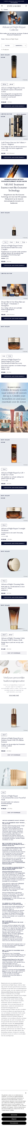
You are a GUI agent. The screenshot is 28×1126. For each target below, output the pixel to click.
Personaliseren (14, 1123)
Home (3, 39)
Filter (7, 45)
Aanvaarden (14, 1115)
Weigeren (14, 1119)
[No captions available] (14, 680)
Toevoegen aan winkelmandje (14, 106)
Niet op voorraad (14, 653)
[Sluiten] (25, 1093)
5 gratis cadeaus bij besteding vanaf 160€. (14, 2)
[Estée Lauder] (14, 6)
